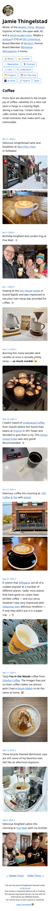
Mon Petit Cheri (26, 146)
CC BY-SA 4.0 (25, 888)
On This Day (30, 75)
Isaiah (27, 497)
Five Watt (21, 828)
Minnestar (26, 47)
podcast (7, 39)
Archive (11, 80)
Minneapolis (9, 51)
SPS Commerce (31, 39)
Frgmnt (17, 430)
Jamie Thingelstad (25, 21)
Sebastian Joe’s (11, 606)
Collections (25, 69)
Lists (9, 69)
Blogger (39, 27)
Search (26, 80)
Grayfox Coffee (11, 680)
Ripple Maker (25, 688)
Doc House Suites (30, 290)
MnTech (28, 43)
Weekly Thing (26, 27)
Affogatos (24, 582)
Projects (11, 75)
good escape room (21, 35)
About (10, 58)
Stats (36, 80)
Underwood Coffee (34, 422)
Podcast (31, 64)
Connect (25, 58)
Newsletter (13, 64)
